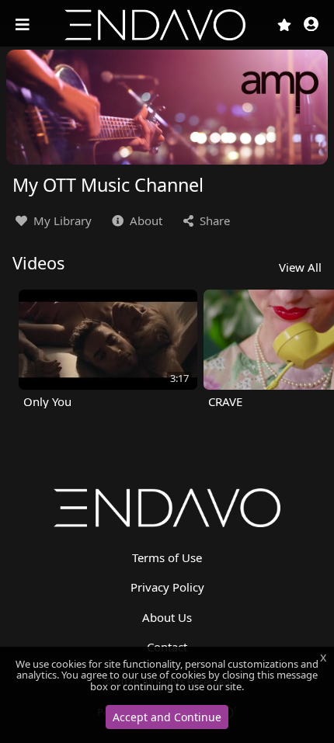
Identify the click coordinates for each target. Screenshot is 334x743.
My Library (61, 220)
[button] (311, 25)
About (144, 220)
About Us (167, 617)
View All (300, 267)
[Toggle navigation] (24, 25)
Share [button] (213, 220)
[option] (108, 349)
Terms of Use (167, 557)
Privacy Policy (167, 587)
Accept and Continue (167, 717)
